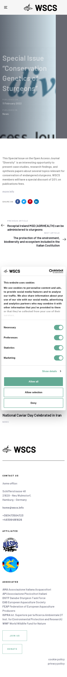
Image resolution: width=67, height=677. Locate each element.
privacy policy (56, 663)
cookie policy (56, 659)
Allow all (33, 381)
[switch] (58, 337)
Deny (33, 403)
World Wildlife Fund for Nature (24, 623)
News (5, 113)
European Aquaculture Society (24, 602)
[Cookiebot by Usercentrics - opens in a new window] (49, 271)
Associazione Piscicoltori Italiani (24, 593)
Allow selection (33, 392)
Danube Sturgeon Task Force (24, 598)
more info (8, 191)
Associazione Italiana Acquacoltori (26, 589)
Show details (49, 371)
